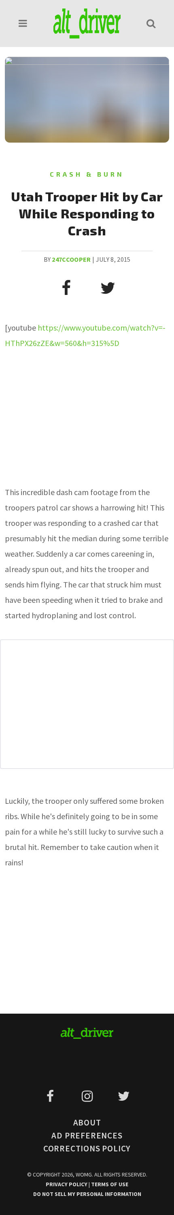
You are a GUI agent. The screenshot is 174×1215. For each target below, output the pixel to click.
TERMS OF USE (109, 1184)
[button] (23, 23)
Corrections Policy (87, 1148)
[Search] (151, 23)
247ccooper (71, 259)
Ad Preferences (86, 1135)
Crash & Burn (87, 174)
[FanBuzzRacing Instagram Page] (88, 1096)
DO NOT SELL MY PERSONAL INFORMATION (87, 1194)
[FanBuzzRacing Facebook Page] (51, 1096)
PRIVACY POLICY (67, 1184)
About (87, 1122)
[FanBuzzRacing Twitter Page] (123, 1096)
